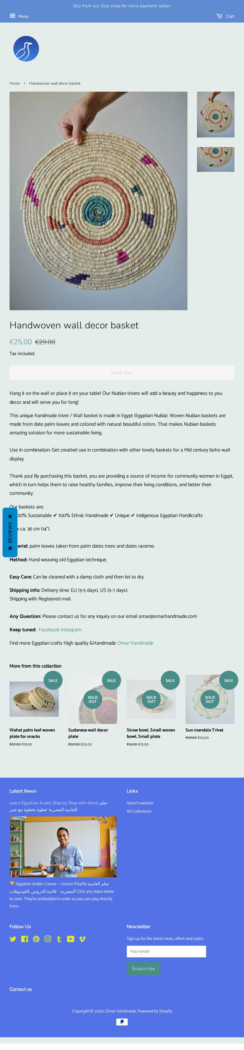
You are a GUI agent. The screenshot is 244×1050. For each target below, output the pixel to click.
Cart (229, 16)
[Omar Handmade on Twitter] (13, 940)
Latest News (23, 791)
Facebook (49, 630)
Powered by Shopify (155, 1011)
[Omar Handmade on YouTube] (70, 940)
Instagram (71, 630)
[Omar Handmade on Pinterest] (36, 940)
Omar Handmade (135, 643)
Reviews (10, 532)
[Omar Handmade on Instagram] (47, 940)
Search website (140, 803)
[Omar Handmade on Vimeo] (82, 940)
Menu (22, 16)
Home (15, 83)
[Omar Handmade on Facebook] (24, 940)
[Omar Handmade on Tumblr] (59, 940)
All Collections (139, 811)
